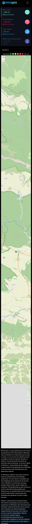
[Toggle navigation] (27, 2)
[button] (3, 57)
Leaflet (29, 447)
